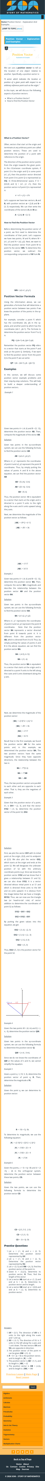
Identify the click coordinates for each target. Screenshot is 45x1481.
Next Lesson (22, 1377)
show (19, 29)
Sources (25, 1469)
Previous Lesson (15, 1374)
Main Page (31, 1374)
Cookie (22, 1466)
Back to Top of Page (22, 1459)
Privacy (30, 1466)
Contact (13, 1466)
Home (4, 22)
